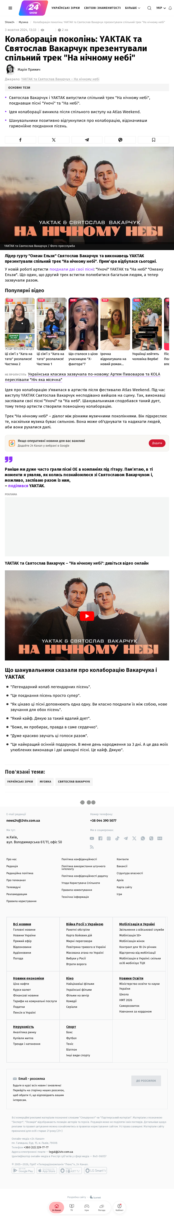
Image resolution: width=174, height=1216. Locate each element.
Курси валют (22, 990)
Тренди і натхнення (26, 1044)
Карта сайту (124, 887)
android (23, 1170)
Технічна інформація (75, 897)
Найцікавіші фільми (80, 984)
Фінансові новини (26, 995)
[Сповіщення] (170, 8)
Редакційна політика (19, 873)
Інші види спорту (78, 1055)
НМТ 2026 (125, 1000)
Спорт (71, 1027)
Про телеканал (16, 880)
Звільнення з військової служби (141, 929)
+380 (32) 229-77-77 (36, 1147)
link (91, 838)
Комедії (71, 1001)
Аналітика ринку (24, 1032)
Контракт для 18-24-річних (137, 947)
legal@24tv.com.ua (61, 1151)
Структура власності (130, 873)
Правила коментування (77, 890)
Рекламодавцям (16, 894)
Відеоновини (22, 947)
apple (47, 1170)
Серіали (71, 1007)
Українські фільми (79, 990)
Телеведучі (13, 887)
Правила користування (21, 901)
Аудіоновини (22, 953)
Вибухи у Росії (76, 958)
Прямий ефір (22, 941)
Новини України (24, 935)
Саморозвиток (129, 1006)
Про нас (11, 859)
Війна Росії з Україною (84, 924)
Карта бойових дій (79, 935)
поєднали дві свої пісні (71, 269)
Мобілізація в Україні (137, 924)
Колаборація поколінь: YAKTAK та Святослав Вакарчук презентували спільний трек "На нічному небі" (99, 22)
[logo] (33, 8)
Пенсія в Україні (24, 1012)
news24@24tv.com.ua (23, 821)
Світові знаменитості (102, 8)
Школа (124, 994)
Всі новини (22, 924)
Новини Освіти (131, 978)
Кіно (70, 978)
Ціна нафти (21, 984)
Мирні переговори (79, 941)
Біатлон (71, 1049)
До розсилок (146, 1081)
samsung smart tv (95, 1170)
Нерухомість (23, 1027)
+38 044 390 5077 (103, 821)
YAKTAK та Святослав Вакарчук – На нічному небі (60, 79)
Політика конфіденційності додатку (85, 876)
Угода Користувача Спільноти (81, 883)
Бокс (69, 1032)
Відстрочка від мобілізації (137, 953)
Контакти (123, 859)
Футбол (71, 1038)
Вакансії (122, 866)
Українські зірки (66, 8)
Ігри (119, 894)
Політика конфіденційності (79, 859)
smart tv (70, 1170)
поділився (18, 485)
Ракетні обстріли (78, 929)
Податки (19, 1007)
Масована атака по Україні (85, 953)
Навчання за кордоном (135, 1011)
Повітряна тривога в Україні (86, 947)
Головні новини (24, 929)
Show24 (10, 22)
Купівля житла (23, 1038)
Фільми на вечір (77, 995)
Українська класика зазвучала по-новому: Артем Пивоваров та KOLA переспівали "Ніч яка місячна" (82, 377)
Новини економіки (28, 978)
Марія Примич (29, 70)
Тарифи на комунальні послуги (35, 1001)
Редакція (12, 866)
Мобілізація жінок (132, 941)
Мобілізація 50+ (130, 935)
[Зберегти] (153, 139)
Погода (18, 958)
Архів (120, 880)
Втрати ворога (76, 964)
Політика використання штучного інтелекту (83, 868)
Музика (24, 22)
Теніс (69, 1044)
